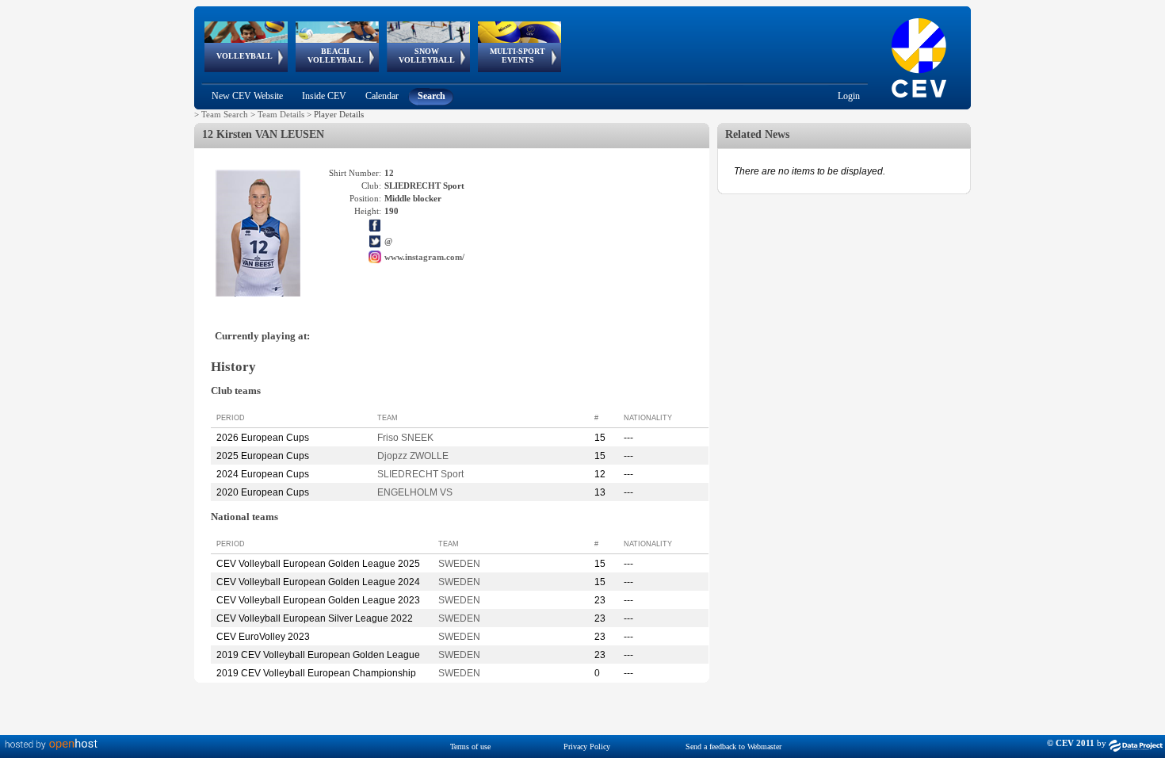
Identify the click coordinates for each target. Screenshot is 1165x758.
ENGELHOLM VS (415, 492)
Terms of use (470, 746)
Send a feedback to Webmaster (733, 746)
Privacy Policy (586, 746)
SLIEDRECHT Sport (420, 474)
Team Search (224, 114)
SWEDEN (459, 563)
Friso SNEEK (405, 437)
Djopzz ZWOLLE (413, 455)
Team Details (281, 114)
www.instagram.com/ (424, 257)
